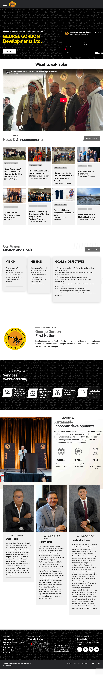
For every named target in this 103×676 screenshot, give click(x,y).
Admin (19, 179)
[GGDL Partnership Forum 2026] (88, 161)
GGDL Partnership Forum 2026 (86, 172)
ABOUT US (76, 663)
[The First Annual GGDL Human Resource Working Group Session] (39, 161)
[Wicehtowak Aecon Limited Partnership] (88, 205)
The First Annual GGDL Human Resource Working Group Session (39, 173)
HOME (69, 663)
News (15, 163)
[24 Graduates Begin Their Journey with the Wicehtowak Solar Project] (63, 163)
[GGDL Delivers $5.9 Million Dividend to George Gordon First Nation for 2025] (14, 159)
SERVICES (85, 663)
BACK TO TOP (96, 663)
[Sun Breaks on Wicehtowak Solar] (14, 203)
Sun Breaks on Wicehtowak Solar (12, 213)
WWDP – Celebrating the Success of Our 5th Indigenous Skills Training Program (39, 215)
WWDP (44, 206)
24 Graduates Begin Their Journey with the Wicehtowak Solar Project (64, 177)
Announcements (83, 165)
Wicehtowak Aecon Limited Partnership (86, 215)
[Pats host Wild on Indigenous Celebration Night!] (63, 200)
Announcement (8, 163)
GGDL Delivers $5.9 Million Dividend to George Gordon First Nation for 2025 (13, 172)
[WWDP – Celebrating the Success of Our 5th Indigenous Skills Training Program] (39, 202)
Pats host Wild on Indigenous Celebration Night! (64, 212)
